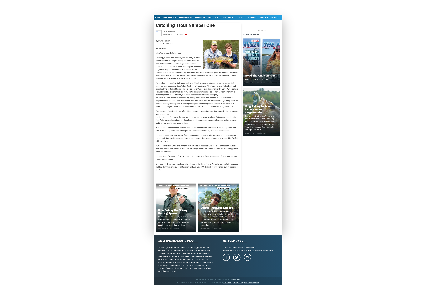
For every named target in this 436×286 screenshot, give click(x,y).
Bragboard (200, 19)
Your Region (168, 19)
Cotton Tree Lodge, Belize (217, 209)
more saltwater (223, 189)
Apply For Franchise (268, 19)
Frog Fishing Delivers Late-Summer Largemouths (258, 110)
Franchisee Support (251, 284)
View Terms (227, 284)
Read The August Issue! (260, 77)
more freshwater (181, 189)
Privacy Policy (238, 284)
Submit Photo (227, 19)
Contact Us (236, 281)
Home (157, 19)
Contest (240, 19)
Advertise (252, 19)
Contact (212, 19)
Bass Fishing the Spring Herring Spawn (172, 213)
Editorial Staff (163, 230)
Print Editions (185, 19)
